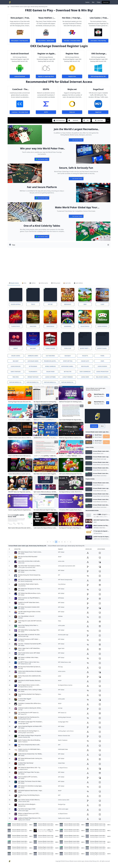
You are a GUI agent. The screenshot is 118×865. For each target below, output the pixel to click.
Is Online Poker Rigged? (24, 699)
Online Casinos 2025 (23, 801)
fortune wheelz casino (16, 382)
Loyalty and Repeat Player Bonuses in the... (29, 818)
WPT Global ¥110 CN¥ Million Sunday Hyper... (30, 786)
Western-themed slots (24, 737)
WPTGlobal (96, 527)
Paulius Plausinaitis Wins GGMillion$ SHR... (29, 676)
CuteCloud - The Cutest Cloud (19, 89)
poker (19, 677)
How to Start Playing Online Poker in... (28, 625)
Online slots (85, 361)
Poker (99, 2)
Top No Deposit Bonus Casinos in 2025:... (29, 685)
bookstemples (85, 326)
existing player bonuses (24, 719)
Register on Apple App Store (45, 53)
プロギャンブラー (103, 516)
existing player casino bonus (26, 732)
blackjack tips (21, 806)
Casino (87, 2)
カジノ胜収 (96, 516)
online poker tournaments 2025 (26, 567)
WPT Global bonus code (24, 664)
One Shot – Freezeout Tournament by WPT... (30, 643)
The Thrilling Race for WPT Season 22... (28, 712)
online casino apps (23, 810)
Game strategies (16, 371)
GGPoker (20, 618)
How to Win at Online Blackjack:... (27, 804)
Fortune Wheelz (108, 453)
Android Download (20, 53)
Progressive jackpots (50, 361)
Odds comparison (85, 371)
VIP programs (33, 366)
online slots (21, 563)
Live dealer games (33, 361)
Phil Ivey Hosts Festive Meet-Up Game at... (29, 666)
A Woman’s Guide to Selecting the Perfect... (30, 708)
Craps (102, 361)
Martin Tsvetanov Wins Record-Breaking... (29, 740)
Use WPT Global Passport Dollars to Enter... (29, 611)
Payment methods (33, 377)
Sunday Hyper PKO (23, 723)
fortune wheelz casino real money (51, 382)
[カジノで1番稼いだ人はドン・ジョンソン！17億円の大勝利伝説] (88, 515)
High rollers (85, 366)
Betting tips (67, 371)
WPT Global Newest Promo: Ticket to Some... (30, 552)
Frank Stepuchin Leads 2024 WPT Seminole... (30, 621)
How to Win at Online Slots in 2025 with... (29, 561)
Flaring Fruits (15, 326)
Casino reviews (102, 366)
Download (105, 2)
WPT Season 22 (22, 714)
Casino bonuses (16, 366)
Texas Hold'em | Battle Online (46, 17)
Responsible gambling (68, 366)
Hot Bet (50, 304)
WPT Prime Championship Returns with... (29, 744)
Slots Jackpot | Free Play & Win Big (20, 17)
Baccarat (33, 348)
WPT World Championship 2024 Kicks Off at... (30, 579)
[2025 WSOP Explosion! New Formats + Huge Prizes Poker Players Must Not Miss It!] (88, 521)
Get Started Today (76, 140)
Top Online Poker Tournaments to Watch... (29, 565)
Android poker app (23, 636)
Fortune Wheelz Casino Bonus (99, 475)
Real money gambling (102, 377)
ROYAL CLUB (67, 348)
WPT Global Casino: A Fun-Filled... (27, 570)
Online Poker (102, 527)
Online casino (15, 355)
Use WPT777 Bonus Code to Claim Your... (29, 662)
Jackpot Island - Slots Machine (103, 348)
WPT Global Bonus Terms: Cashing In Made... (30, 689)
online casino (21, 673)
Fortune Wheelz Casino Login (99, 459)
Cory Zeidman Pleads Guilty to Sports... (28, 584)
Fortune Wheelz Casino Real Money (101, 464)
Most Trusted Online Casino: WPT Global (29, 653)
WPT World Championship (25, 581)
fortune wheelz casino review (68, 382)
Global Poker (21, 764)
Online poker (50, 371)
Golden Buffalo (16, 304)
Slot (93, 2)
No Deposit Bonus (98, 533)
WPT (19, 746)
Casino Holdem (50, 348)
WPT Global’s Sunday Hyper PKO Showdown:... (30, 721)
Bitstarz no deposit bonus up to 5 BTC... (28, 813)
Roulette (85, 355)
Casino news (85, 377)
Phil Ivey (20, 668)
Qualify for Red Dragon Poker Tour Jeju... (29, 772)
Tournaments (33, 371)
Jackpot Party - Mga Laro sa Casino (86, 348)
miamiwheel (67, 326)
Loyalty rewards (68, 377)
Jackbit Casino (97, 539)
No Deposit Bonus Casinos (25, 686)
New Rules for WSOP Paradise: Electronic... (29, 680)
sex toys (20, 709)
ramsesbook (50, 326)
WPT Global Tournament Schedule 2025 (28, 607)
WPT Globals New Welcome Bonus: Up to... (29, 593)
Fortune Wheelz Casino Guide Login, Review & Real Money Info (82, 861)
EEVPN (46, 89)
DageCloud (98, 89)
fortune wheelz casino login (34, 382)
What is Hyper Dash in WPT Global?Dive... (29, 648)
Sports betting (67, 361)
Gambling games (33, 355)
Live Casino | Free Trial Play (98, 17)
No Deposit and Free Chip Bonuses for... (29, 717)
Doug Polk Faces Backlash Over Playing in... (29, 694)
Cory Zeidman (22, 586)
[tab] (14, 283)
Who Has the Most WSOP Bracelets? (27, 556)
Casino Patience (102, 326)
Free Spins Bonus (104, 539)
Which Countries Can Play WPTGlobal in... (29, 598)
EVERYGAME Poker (23, 751)
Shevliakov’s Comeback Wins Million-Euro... (29, 703)
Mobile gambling (50, 366)
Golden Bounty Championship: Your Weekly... (30, 754)
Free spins (16, 377)
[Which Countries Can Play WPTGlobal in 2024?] (88, 526)
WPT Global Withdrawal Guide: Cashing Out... (30, 758)
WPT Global (21, 553)
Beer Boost (67, 304)
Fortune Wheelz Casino (98, 453)
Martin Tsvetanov (22, 742)
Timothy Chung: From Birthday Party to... (29, 795)
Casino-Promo (105, 533)
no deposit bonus (23, 769)
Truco (33, 304)
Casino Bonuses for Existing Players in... (29, 731)
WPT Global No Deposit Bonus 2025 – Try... (29, 767)
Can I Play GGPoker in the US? (26, 616)
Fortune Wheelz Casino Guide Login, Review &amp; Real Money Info (29, 6)
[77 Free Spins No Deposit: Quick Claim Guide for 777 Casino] (88, 532)
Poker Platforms (109, 527)
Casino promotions (102, 371)
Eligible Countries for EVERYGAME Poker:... (29, 749)
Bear (85, 304)
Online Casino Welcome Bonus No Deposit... (30, 671)
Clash (102, 304)
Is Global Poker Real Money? (25, 763)
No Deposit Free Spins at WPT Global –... (29, 639)
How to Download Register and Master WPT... (30, 726)
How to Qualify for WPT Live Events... (28, 777)
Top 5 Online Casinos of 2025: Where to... (29, 799)
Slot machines (50, 355)
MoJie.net (72, 89)
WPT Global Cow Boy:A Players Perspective (29, 735)
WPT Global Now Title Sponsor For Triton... (29, 588)
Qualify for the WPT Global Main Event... (29, 602)
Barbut (15, 348)
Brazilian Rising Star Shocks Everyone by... (29, 575)
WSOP (95, 522)
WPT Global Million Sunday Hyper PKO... (29, 630)
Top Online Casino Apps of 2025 (26, 809)
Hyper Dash (21, 650)
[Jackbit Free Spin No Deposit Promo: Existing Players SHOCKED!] (88, 538)
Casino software (50, 377)
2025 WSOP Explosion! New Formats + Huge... (30, 790)
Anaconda (33, 326)
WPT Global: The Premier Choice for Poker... (29, 781)
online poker (21, 627)
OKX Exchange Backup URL (98, 53)
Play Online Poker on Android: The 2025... (29, 634)
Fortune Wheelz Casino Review (100, 470)
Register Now (72, 53)
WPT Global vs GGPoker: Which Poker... (28, 657)
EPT (19, 576)
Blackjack (68, 355)
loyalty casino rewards (24, 819)
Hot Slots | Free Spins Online (72, 17)
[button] (50, 542)
